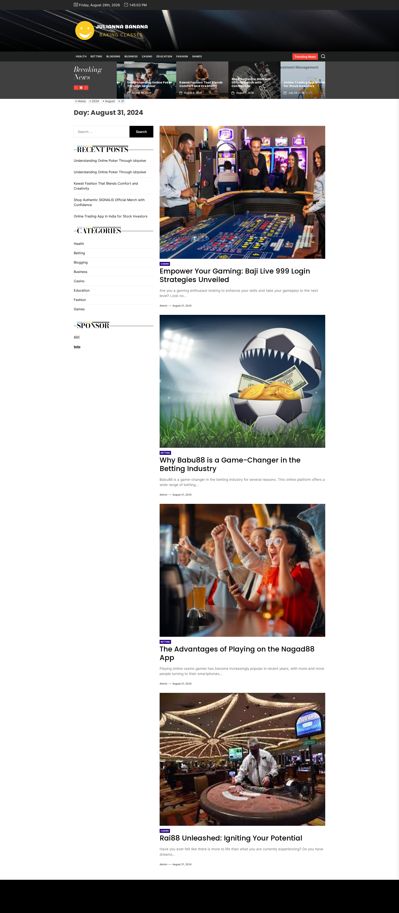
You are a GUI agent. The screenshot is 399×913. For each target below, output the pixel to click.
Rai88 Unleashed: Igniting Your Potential (231, 838)
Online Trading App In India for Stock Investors (245, 84)
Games (197, 56)
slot (77, 336)
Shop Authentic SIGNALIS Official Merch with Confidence (191, 82)
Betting (96, 56)
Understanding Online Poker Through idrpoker (298, 84)
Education (164, 56)
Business (131, 56)
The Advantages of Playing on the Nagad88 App (237, 653)
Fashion (182, 56)
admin (163, 305)
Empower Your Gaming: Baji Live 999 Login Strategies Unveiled (235, 275)
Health (81, 56)
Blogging (113, 56)
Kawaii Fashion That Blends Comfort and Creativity (141, 84)
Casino (147, 56)
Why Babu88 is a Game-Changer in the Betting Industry (230, 464)
